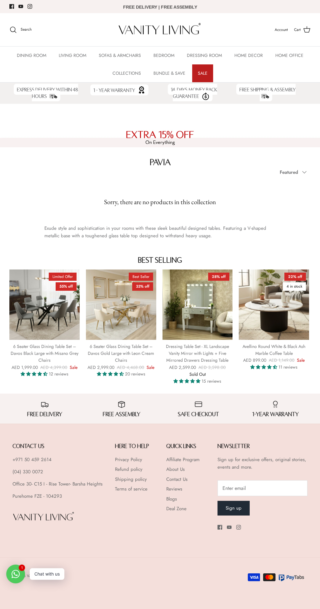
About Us (175, 469)
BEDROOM (163, 55)
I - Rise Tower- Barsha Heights (72, 484)
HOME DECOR (248, 55)
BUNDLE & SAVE (169, 73)
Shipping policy (131, 479)
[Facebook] (11, 6)
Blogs (171, 499)
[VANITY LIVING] (160, 29)
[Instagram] (30, 6)
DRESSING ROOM (204, 55)
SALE (203, 73)
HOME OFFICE (289, 55)
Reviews (174, 489)
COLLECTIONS (126, 73)
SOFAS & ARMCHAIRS (120, 55)
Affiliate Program (183, 459)
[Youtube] (20, 6)
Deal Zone (176, 508)
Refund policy (128, 469)
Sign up (234, 508)
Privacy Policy (128, 459)
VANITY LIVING (39, 576)
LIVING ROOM (72, 55)
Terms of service (131, 489)
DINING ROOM (31, 55)
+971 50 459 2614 (32, 459)
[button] (35, 374)
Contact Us (177, 479)
